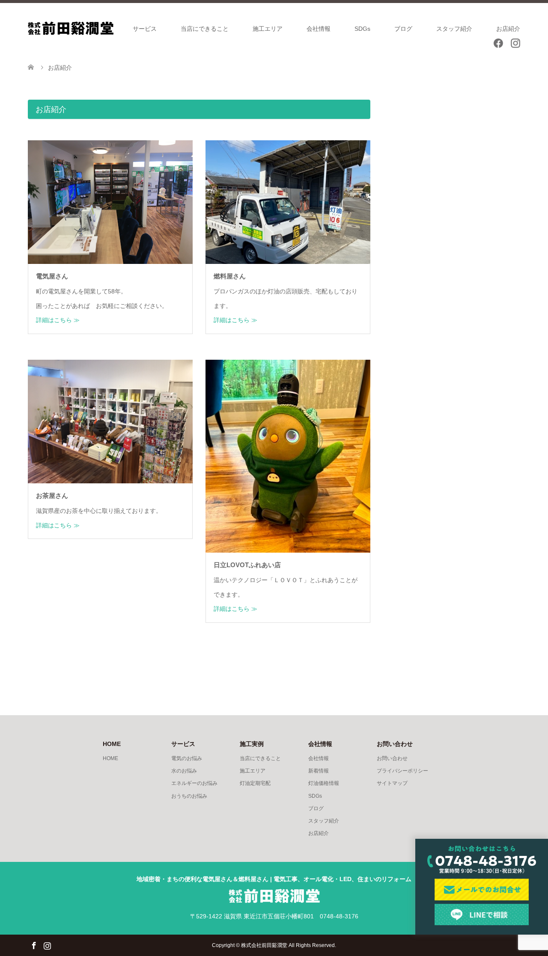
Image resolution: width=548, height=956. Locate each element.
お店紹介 (508, 28)
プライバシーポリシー (402, 771)
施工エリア (268, 28)
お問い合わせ (392, 758)
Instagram (47, 945)
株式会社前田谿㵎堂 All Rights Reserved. (288, 945)
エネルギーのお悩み (194, 783)
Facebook (34, 945)
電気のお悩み (186, 758)
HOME (110, 758)
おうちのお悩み (189, 796)
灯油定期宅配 (255, 783)
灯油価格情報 (323, 783)
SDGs (362, 28)
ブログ (403, 28)
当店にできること (205, 28)
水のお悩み (184, 771)
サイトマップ (392, 783)
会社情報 (319, 28)
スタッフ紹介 (454, 28)
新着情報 (318, 771)
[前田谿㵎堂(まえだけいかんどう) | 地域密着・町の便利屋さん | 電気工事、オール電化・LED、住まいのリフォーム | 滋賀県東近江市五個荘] (70, 28)
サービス (145, 28)
